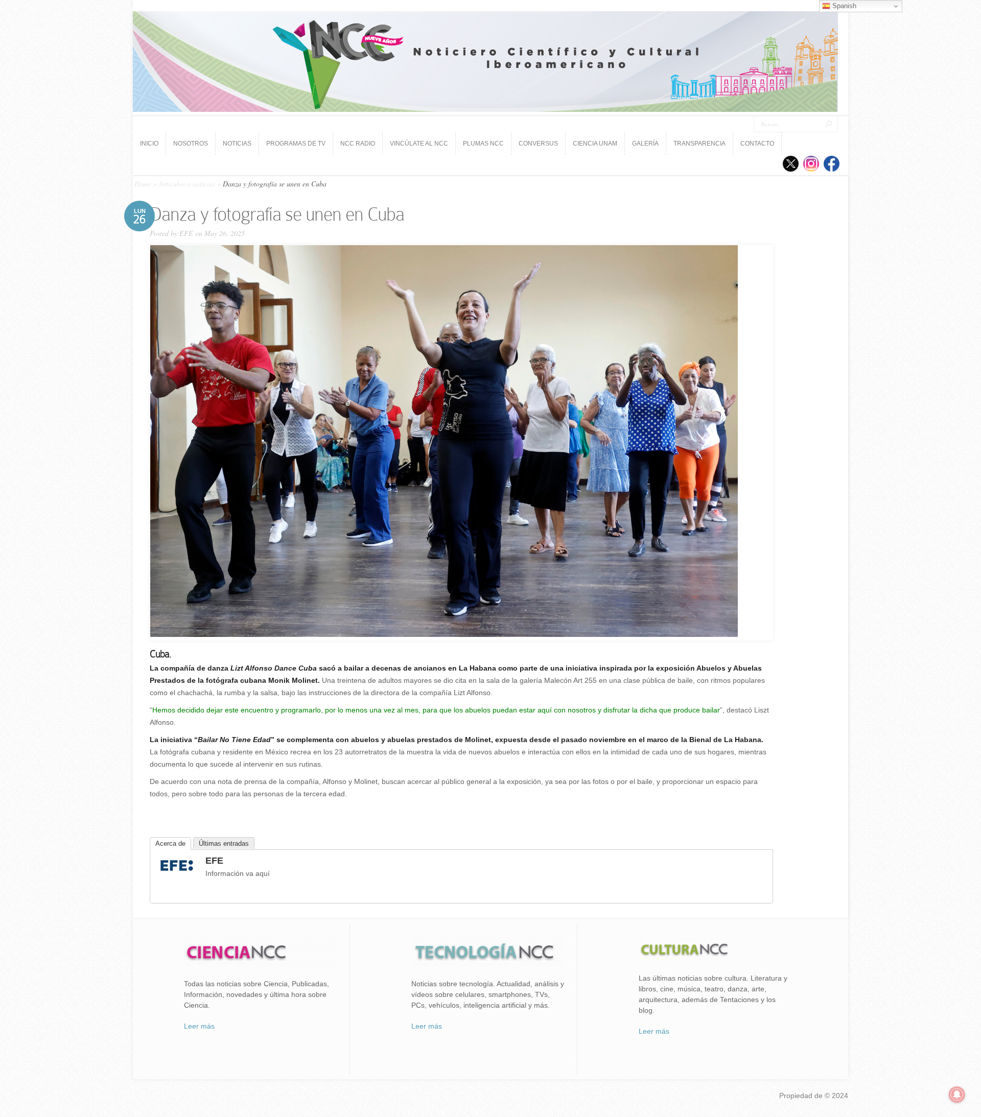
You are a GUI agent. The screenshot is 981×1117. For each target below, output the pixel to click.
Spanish (843, 6)
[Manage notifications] (957, 1094)
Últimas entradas (224, 843)
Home (142, 183)
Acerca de (170, 843)
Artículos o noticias (187, 183)
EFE (186, 233)
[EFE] (176, 872)
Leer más (199, 1026)
